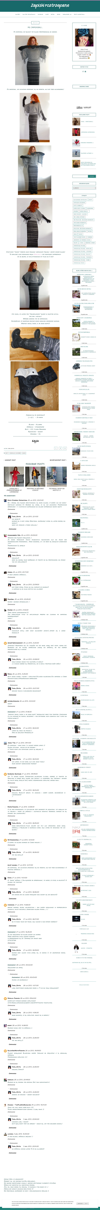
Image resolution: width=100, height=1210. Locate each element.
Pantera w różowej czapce (35, 489)
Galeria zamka (84, 590)
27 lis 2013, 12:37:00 (25, 865)
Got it (86, 1203)
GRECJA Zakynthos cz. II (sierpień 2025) (84, 394)
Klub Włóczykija (84, 446)
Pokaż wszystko (84, 984)
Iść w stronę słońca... (84, 709)
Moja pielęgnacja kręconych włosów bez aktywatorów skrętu (88, 164)
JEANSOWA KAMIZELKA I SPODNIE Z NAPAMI (84, 422)
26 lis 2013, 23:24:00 (27, 701)
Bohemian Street (84, 767)
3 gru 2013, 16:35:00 (21, 1134)
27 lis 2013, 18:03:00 (31, 759)
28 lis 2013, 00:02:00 (24, 965)
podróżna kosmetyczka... (88, 844)
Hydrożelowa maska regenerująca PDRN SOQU (88, 408)
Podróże (40, 14)
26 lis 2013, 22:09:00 (31, 584)
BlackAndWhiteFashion (16, 1051)
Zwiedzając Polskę (79, 245)
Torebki (89, 237)
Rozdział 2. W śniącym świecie (88, 642)
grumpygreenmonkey (15, 643)
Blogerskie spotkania (80, 199)
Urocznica (84, 971)
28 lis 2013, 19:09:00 (33, 1051)
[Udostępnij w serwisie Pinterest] (65, 448)
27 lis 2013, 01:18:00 (23, 712)
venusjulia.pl (84, 389)
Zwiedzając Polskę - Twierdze (83, 257)
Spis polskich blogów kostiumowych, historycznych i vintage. (84, 870)
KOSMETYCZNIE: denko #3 (88, 337)
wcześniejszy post (58, 460)
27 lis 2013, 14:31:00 (19, 878)
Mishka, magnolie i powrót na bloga (88, 494)
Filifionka (84, 517)
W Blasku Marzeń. (84, 403)
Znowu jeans (85, 685)
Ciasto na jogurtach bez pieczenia (88, 551)
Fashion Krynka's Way (84, 417)
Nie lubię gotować (79, 217)
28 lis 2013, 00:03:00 (28, 977)
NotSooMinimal (84, 332)
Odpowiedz (11, 509)
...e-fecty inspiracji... (84, 839)
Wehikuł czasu (85, 240)
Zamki (81, 242)
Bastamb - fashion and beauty (84, 738)
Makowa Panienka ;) (87, 142)
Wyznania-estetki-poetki (84, 637)
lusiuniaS (84, 695)
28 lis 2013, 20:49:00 (22, 1080)
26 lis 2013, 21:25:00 (20, 674)
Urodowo (76, 240)
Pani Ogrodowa (84, 575)
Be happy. (84, 503)
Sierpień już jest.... (87, 566)
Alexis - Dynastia (86, 948)
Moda (47, 14)
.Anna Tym (11, 743)
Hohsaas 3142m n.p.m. (87, 451)
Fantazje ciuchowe (15, 453)
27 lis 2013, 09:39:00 (30, 774)
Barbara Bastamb (14, 774)
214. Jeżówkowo (86, 580)
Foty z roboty (78, 205)
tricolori (84, 346)
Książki (76, 211)
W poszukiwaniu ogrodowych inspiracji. (88, 351)
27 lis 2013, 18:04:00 (31, 790)
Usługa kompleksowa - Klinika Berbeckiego (88, 830)
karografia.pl (85, 1208)
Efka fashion (84, 724)
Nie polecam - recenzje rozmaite (83, 219)
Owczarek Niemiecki (80, 222)
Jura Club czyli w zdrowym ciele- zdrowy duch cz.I (88, 758)
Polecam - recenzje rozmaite (82, 228)
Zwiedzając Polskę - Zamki (82, 260)
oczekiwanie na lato (87, 700)
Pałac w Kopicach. (86, 714)
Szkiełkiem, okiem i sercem (84, 431)
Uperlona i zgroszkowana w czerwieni (14, 490)
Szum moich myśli (84, 289)
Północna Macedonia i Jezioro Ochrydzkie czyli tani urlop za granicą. (88, 628)
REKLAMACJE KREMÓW (80, 231)
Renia (10, 674)
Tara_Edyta (16, 516)
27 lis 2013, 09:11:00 (23, 743)
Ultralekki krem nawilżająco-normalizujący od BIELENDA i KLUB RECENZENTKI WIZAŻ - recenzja (88, 279)
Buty (7, 453)
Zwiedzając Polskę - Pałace (82, 254)
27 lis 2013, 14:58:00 (22, 905)
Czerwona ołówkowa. (88, 132)
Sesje (58, 14)
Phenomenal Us (67, 14)
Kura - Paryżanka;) (87, 121)
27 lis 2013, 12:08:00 (26, 807)
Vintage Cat (84, 929)
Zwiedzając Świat (79, 263)
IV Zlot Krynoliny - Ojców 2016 (88, 876)
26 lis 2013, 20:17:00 (20, 572)
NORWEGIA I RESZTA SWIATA (84, 375)
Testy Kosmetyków (79, 237)
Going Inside (84, 914)
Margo (10, 610)
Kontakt (17, 14)
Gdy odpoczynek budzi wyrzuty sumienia (88, 294)
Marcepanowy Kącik (84, 546)
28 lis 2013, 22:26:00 (31, 1038)
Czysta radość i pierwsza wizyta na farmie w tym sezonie (88, 323)
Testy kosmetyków (79, 14)
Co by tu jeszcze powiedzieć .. (88, 815)
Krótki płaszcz (86, 729)
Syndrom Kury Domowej (84, 561)
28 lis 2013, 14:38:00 (20, 1025)
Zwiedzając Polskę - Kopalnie (83, 248)
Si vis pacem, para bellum (84, 303)
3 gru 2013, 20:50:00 (31, 1119)
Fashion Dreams (84, 532)
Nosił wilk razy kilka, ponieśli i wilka (84, 480)
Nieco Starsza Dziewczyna (17, 500)
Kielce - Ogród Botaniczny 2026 (88, 436)
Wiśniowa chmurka (84, 274)
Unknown (11, 905)
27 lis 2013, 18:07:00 (31, 919)
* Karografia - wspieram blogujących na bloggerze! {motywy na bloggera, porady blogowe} (84, 606)
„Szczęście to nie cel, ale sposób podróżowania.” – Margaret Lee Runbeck (88, 671)
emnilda (11, 1080)
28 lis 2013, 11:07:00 (30, 985)
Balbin (84, 943)
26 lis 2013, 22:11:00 (30, 516)
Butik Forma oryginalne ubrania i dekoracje (88, 786)
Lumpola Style (84, 810)
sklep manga (12, 865)
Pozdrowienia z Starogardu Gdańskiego (89, 308)
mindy (10, 1025)
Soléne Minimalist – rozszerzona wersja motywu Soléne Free (88, 613)
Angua (10, 572)
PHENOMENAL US (78, 225)
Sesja (75, 234)
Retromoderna (13, 840)
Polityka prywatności (29, 14)
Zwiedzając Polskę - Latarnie (82, 251)
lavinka (10, 1134)
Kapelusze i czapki (79, 208)
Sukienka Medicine (87, 537)
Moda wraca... (84, 211)
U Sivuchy (84, 460)
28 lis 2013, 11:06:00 (31, 1013)
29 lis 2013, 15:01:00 (38, 1105)
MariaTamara (13, 807)
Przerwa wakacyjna (87, 933)
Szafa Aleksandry (84, 781)
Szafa (24, 453)
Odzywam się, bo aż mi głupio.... (82, 962)
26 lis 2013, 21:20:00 (31, 643)
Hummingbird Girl (14, 535)
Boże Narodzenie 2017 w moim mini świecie (88, 858)
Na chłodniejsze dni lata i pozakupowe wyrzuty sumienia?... (88, 743)
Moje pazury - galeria (80, 214)
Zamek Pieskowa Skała (88, 465)
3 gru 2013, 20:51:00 (31, 1146)
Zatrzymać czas (86, 890)
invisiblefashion (13, 701)
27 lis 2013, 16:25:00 (24, 932)
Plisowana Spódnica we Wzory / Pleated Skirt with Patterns (88, 801)
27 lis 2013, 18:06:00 (31, 852)
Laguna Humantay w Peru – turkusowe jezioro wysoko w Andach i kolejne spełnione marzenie (84, 380)
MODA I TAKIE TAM (84, 623)
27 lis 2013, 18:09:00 (31, 950)
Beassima (84, 753)
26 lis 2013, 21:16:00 (20, 610)
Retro (53, 14)
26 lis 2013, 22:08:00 (31, 628)
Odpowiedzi (14, 513)
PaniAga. (11, 599)
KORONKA (84, 854)
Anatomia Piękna (86, 594)
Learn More (80, 1203)
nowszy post (10, 460)
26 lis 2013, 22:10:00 (31, 555)
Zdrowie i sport (90, 242)
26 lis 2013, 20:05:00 (29, 535)
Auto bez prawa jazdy (88, 366)
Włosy (76, 242)
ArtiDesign (84, 825)
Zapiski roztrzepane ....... (23, 1208)
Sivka (10, 878)
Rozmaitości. (84, 666)
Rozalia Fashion (14, 998)
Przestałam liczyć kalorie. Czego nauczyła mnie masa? (88, 508)
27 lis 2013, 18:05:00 (31, 823)
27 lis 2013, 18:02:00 (31, 728)
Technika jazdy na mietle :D (56, 489)
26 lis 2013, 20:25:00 (23, 599)
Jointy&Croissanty (84, 489)
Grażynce (37, 254)
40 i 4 (82, 522)
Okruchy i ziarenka (84, 317)
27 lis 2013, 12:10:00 (26, 840)
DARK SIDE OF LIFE (86, 772)
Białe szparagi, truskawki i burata (88, 657)
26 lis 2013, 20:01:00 (35, 500)
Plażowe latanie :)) (87, 153)
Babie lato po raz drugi (88, 905)
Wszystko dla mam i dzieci (84, 885)
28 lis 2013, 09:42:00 (28, 998)
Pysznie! (84, 652)
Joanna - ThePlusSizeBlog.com (19, 1105)
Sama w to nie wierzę (84, 957)
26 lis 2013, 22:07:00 (31, 688)
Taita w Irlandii (84, 475)
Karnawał (90, 208)
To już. (83, 919)
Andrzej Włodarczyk (84, 361)
